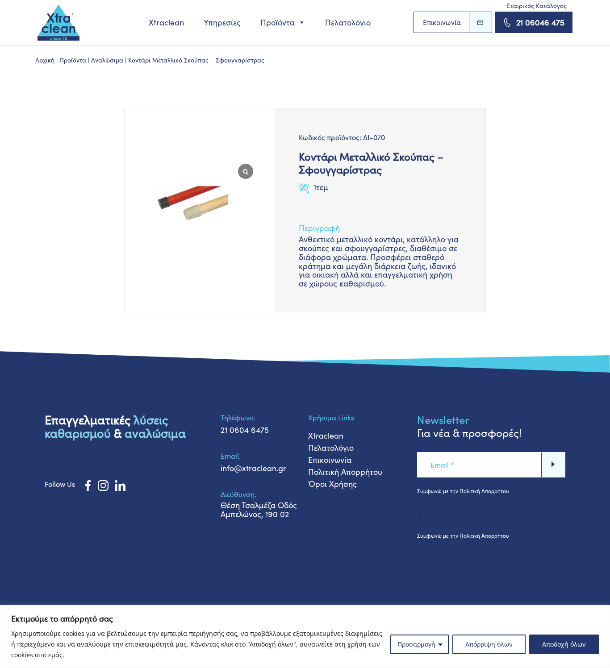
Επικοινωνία (442, 22)
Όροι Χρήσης (332, 483)
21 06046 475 (540, 22)
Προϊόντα (277, 22)
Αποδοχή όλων (564, 644)
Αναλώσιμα (107, 60)
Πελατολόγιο (348, 22)
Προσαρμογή (416, 644)
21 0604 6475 (245, 429)
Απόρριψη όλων (489, 644)
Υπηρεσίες (222, 22)
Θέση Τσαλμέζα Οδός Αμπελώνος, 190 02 (259, 509)
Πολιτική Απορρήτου (345, 471)
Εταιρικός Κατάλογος (537, 5)
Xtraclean (166, 22)
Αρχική (44, 60)
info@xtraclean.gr (253, 468)
